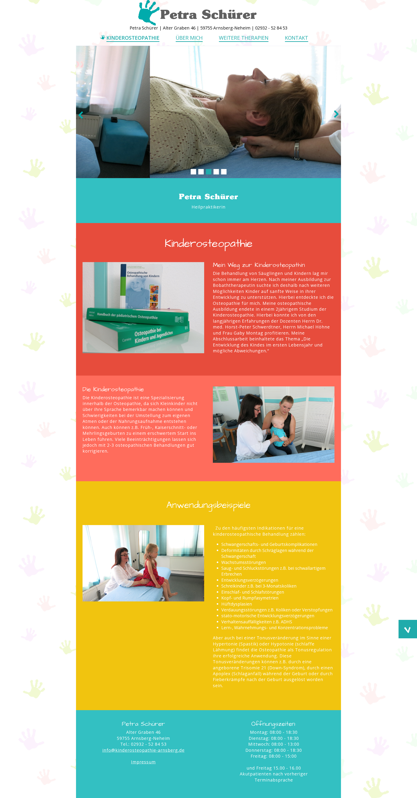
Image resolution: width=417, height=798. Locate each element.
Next (336, 114)
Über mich (189, 37)
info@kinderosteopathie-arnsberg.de (143, 750)
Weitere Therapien (243, 37)
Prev (80, 114)
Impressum (143, 762)
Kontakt (296, 37)
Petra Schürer (208, 14)
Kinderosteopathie (132, 37)
